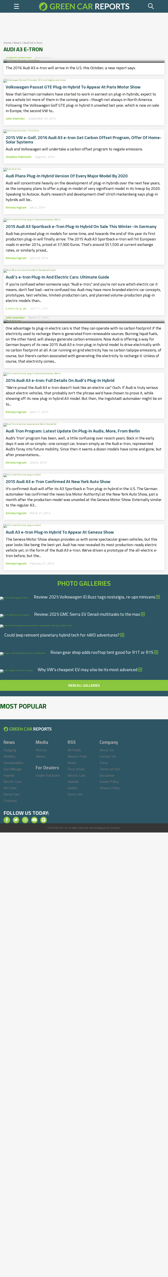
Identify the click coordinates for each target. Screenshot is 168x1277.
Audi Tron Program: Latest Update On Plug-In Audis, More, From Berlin (73, 431)
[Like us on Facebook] (7, 820)
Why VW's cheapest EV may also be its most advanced (88, 669)
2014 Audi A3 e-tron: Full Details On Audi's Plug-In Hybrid (60, 380)
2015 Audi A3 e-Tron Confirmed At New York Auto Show (58, 481)
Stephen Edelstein (19, 57)
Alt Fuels (10, 788)
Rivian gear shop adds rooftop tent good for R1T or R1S (102, 652)
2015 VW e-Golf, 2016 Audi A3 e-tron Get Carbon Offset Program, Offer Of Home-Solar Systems (83, 139)
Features (10, 800)
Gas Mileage (13, 769)
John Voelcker (15, 118)
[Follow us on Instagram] (25, 820)
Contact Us (108, 756)
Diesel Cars (12, 794)
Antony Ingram (16, 207)
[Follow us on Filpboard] (43, 820)
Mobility (10, 756)
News (17, 42)
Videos (41, 756)
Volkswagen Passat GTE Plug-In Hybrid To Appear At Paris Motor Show (73, 87)
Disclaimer (107, 775)
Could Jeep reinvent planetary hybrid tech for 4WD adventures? (62, 635)
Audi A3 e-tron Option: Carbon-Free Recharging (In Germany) (77, 308)
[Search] (151, 6)
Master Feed (77, 756)
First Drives (76, 769)
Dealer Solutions (48, 775)
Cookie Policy (109, 781)
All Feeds (74, 750)
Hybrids (9, 775)
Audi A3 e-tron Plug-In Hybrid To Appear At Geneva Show (60, 532)
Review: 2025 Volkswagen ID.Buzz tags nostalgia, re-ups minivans (95, 597)
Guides (72, 788)
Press (104, 762)
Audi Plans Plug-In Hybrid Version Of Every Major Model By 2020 (67, 176)
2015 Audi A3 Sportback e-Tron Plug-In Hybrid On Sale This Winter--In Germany (81, 226)
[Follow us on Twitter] (16, 820)
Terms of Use (110, 769)
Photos (41, 750)
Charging (10, 750)
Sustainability (13, 762)
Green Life (75, 794)
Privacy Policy (110, 788)
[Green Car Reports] (84, 6)
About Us (107, 750)
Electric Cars (12, 781)
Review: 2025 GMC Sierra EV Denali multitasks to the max (87, 614)
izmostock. (115, 828)
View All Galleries (84, 685)
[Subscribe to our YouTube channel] (34, 820)
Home (7, 42)
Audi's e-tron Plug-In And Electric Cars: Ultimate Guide (57, 277)
